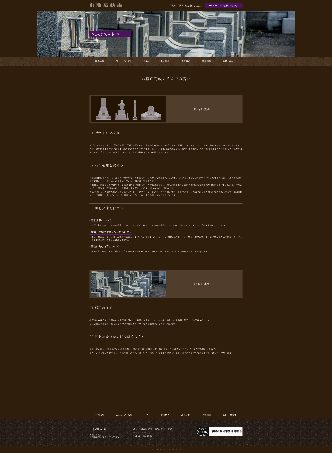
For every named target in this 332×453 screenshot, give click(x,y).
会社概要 (165, 61)
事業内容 (99, 61)
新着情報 (206, 61)
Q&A (146, 61)
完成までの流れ (124, 61)
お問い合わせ (230, 61)
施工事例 (185, 61)
